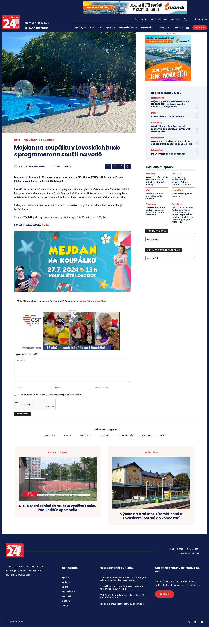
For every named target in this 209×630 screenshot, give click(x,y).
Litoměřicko (157, 98)
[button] (185, 19)
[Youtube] (205, 19)
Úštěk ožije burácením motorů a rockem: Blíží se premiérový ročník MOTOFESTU (170, 129)
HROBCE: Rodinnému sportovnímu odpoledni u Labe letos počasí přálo (171, 142)
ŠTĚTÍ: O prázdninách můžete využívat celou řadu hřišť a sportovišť (58, 508)
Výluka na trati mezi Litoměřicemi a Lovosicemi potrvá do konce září (151, 516)
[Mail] (202, 19)
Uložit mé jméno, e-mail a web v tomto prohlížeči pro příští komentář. (49, 394)
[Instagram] (199, 19)
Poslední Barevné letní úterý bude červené (154, 196)
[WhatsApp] (128, 166)
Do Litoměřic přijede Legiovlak (168, 153)
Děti (17, 140)
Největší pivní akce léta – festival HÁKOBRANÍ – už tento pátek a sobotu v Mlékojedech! (170, 104)
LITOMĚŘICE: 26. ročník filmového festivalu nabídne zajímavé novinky (156, 181)
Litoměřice (157, 150)
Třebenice (150, 204)
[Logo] (11, 22)
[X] (115, 166)
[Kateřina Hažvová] (16, 166)
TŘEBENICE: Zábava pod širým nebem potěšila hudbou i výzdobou (155, 211)
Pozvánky (30, 140)
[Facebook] (195, 19)
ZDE (46, 224)
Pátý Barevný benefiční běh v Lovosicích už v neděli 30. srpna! (181, 181)
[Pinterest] (121, 166)
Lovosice (47, 140)
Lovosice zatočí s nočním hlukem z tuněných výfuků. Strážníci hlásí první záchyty (123, 578)
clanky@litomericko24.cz (92, 301)
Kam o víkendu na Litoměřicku (168, 116)
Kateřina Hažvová (35, 166)
